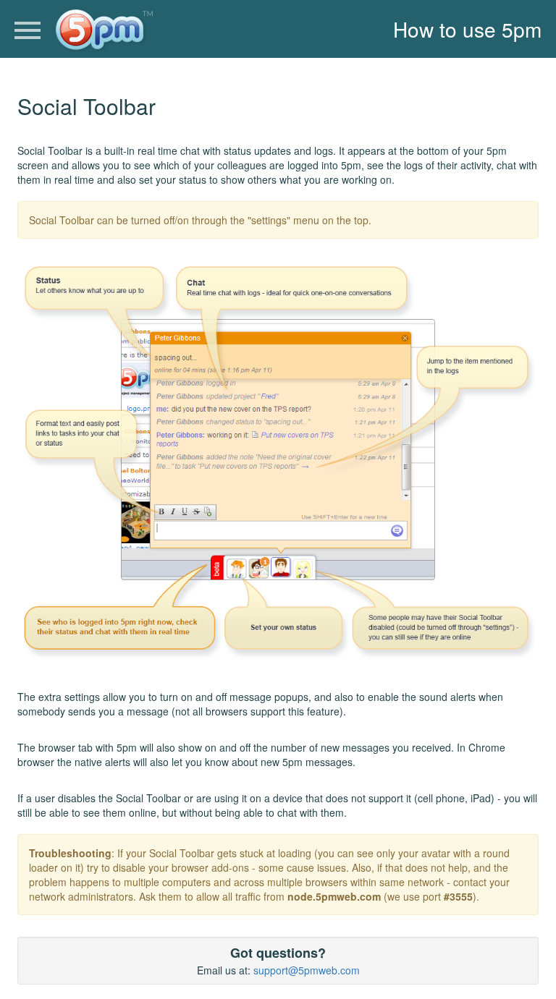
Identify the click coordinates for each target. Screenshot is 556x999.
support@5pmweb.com (306, 970)
